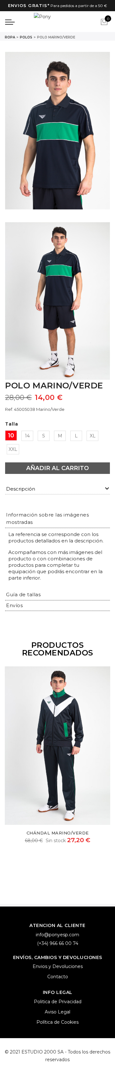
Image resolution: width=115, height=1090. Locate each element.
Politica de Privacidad (57, 1002)
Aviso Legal (57, 1012)
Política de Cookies (57, 1022)
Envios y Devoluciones (58, 966)
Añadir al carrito (57, 468)
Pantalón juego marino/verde (63, 832)
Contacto (57, 977)
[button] (23, 594)
